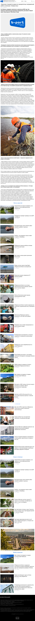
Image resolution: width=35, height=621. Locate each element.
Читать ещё (18, 403)
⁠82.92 (22, 1)
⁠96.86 (25, 1)
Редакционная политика (12, 605)
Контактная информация (5, 605)
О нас (1, 605)
